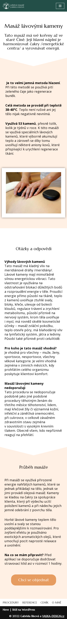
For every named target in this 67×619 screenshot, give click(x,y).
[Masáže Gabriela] (13, 5)
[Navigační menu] (60, 6)
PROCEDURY (11, 602)
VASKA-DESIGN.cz (53, 616)
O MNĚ (56, 602)
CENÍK (44, 602)
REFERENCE (29, 602)
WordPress (28, 609)
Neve (6, 609)
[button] (33, 580)
